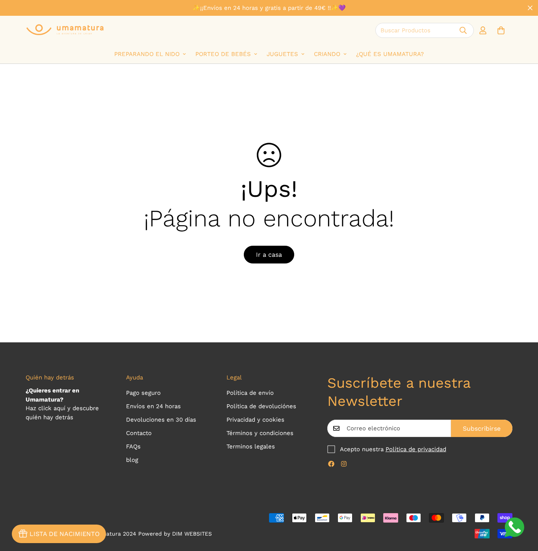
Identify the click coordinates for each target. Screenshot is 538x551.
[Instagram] (344, 464)
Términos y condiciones (259, 433)
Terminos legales (250, 446)
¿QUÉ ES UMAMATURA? (390, 54)
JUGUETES (282, 54)
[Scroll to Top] (523, 508)
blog (132, 459)
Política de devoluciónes (261, 406)
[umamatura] (65, 30)
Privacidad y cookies (255, 419)
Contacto (139, 433)
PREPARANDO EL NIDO (147, 54)
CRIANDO (327, 54)
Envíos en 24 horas (153, 406)
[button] (501, 30)
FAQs (133, 446)
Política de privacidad (416, 449)
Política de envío (250, 392)
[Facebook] (331, 464)
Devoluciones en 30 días (161, 419)
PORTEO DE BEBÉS (223, 54)
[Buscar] (463, 30)
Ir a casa (269, 254)
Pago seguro (143, 392)
